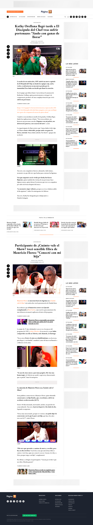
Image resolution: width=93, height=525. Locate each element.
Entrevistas (13, 16)
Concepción (71, 501)
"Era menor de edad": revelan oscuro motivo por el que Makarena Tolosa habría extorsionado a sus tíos (72, 119)
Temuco (70, 504)
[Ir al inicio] (8, 17)
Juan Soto (40, 41)
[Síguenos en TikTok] (82, 17)
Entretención (31, 16)
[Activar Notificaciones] (68, 17)
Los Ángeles (71, 502)
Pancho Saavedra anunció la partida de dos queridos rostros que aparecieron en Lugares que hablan (68, 225)
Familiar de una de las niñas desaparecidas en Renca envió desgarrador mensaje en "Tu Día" (72, 96)
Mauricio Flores (22, 301)
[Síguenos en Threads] (85, 17)
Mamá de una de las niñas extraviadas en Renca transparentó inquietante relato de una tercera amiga (71, 72)
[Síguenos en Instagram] (74, 17)
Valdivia (70, 506)
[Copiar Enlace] (8, 53)
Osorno (70, 508)
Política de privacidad (12, 515)
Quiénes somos (42, 499)
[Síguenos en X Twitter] (71, 17)
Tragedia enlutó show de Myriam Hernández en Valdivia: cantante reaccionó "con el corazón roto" (71, 84)
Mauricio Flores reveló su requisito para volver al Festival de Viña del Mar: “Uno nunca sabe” (41, 471)
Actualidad (22, 16)
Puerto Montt (72, 510)
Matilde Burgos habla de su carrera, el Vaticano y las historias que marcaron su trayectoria (41, 225)
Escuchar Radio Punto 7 (14, 11)
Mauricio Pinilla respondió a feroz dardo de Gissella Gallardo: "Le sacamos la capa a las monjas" (14, 226)
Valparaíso (71, 499)
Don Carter (31, 310)
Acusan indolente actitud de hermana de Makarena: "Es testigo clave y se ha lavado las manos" (71, 143)
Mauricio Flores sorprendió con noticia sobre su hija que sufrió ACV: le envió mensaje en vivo (41, 321)
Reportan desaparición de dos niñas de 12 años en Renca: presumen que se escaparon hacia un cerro (72, 131)
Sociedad (50, 16)
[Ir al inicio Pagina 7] (46, 11)
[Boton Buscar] (65, 17)
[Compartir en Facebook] (8, 46)
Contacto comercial (44, 502)
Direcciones (42, 501)
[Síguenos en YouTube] (79, 17)
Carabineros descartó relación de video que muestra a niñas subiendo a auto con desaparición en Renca (72, 107)
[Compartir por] (8, 56)
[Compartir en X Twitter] (8, 50)
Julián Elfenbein (35, 331)
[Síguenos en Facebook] (77, 17)
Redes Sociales (41, 16)
